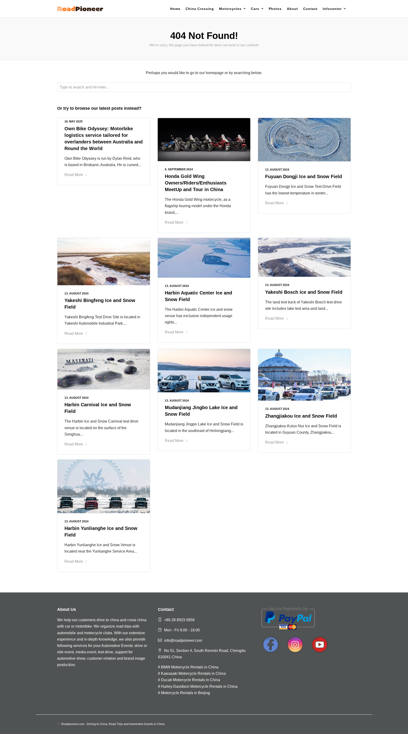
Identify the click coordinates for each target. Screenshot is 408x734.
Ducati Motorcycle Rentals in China (190, 680)
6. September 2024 (179, 169)
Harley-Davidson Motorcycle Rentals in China (199, 686)
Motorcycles (230, 9)
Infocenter (332, 9)
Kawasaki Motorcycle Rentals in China (193, 673)
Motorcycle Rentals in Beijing (185, 693)
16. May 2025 (73, 121)
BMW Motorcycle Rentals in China (189, 667)
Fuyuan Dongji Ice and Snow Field (303, 176)
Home (175, 9)
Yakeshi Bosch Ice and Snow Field (303, 292)
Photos (275, 9)
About (292, 9)
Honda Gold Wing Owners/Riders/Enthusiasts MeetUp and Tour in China (195, 183)
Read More (73, 175)
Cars (255, 9)
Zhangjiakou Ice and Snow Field (301, 416)
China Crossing (200, 9)
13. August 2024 (277, 169)
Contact (310, 9)
